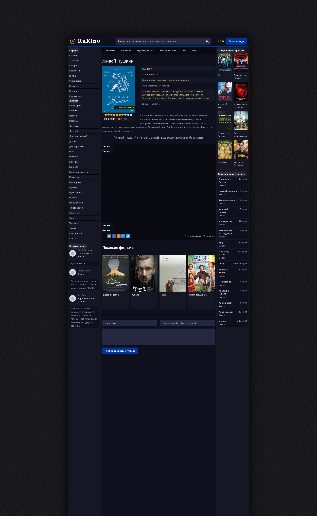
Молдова (74, 91)
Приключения (76, 202)
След (221, 263)
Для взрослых (76, 146)
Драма (72, 141)
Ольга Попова (202, 98)
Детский (73, 131)
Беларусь (74, 65)
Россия (154, 74)
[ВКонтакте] (109, 236)
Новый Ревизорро (228, 191)
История (73, 156)
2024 (194, 50)
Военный (73, 120)
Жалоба (211, 236)
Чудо (221, 242)
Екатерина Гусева (151, 94)
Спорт (72, 217)
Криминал (74, 177)
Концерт (73, 166)
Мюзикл (73, 197)
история (184, 80)
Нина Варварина (186, 98)
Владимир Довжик (193, 91)
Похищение (225, 281)
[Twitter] (128, 236)
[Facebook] (114, 236)
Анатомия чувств (224, 292)
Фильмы (111, 50)
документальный (158, 80)
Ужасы (72, 228)
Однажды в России (225, 180)
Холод (81, 274)
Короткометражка (78, 171)
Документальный (78, 136)
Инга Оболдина (168, 98)
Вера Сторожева (162, 85)
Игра (71, 151)
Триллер (73, 223)
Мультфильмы (145, 50)
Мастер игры (225, 221)
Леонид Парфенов (161, 91)
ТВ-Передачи (168, 50)
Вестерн (73, 115)
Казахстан (74, 70)
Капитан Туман (223, 271)
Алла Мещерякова (193, 94)
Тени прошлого (227, 200)
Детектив (74, 125)
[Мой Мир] (123, 236)
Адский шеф (225, 302)
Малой (222, 320)
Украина (73, 60)
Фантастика (75, 233)
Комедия (74, 161)
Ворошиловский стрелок (86, 300)
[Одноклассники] (119, 236)
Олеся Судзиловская (172, 94)
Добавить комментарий (120, 350)
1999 (149, 68)
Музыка (73, 187)
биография (173, 80)
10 (131, 114)
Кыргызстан (75, 96)
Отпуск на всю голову (85, 255)
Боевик (73, 110)
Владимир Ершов (151, 98)
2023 (183, 50)
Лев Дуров (177, 91)
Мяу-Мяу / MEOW (224, 253)
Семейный (74, 212)
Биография (75, 105)
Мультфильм (75, 192)
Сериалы (126, 50)
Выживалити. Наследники (226, 232)
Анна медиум (226, 311)
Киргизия (74, 85)
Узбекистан (75, 80)
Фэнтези (73, 238)
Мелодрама (75, 182)
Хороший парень (223, 211)
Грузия (72, 75)
